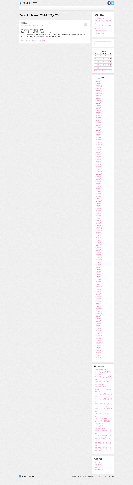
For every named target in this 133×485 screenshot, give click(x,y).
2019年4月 (98, 162)
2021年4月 (98, 105)
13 (108, 59)
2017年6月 (98, 211)
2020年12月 (98, 115)
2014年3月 (98, 306)
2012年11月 (98, 335)
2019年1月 (98, 167)
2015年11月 (98, 257)
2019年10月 (98, 147)
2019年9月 (98, 149)
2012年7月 (98, 345)
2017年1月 (98, 223)
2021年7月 (98, 98)
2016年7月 (98, 238)
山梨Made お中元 (100, 428)
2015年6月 (98, 269)
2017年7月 (98, 208)
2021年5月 (98, 103)
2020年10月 (98, 118)
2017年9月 (98, 203)
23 (98, 65)
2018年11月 (98, 171)
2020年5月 (98, 130)
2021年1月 (98, 113)
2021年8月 (98, 96)
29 (95, 68)
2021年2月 (98, 110)
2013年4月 (98, 328)
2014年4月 (98, 304)
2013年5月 (98, 326)
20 (108, 62)
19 (106, 62)
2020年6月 (98, 127)
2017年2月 (98, 220)
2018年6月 (98, 184)
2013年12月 (98, 309)
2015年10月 (98, 260)
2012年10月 (98, 338)
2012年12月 (98, 333)
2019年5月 (98, 159)
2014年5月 (98, 301)
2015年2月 (98, 279)
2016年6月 (98, 240)
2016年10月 (98, 230)
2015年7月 (98, 267)
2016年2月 (98, 250)
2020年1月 (98, 140)
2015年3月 (98, 277)
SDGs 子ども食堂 (100, 386)
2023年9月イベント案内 (102, 18)
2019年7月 (98, 154)
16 (98, 62)
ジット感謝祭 (99, 423)
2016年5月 (98, 242)
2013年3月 (98, 331)
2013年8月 (98, 318)
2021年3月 (98, 108)
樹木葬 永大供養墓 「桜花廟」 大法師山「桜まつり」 (103, 438)
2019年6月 (98, 157)
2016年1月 (98, 252)
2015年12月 (98, 255)
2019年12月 (98, 142)
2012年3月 (98, 355)
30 (98, 68)
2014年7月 (98, 296)
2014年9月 (98, 291)
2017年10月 (98, 201)
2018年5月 (98, 186)
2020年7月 (98, 125)
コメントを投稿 (41, 40)
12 (106, 59)
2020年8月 (98, 122)
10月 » (101, 70)
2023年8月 (98, 83)
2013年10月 (98, 313)
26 (106, 65)
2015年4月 (98, 274)
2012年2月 (98, 358)
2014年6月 (98, 299)
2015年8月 (98, 264)
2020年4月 (98, 132)
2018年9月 (98, 176)
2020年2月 (98, 137)
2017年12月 (98, 196)
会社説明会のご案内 (101, 30)
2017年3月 (98, 218)
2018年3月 (98, 189)
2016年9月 (98, 233)
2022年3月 (98, 88)
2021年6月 (98, 100)
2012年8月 (98, 343)
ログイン (97, 462)
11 (103, 59)
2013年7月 (98, 321)
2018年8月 (98, 179)
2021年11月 (98, 91)
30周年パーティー (100, 369)
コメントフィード (100, 467)
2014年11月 (98, 287)
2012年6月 (98, 348)
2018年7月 (98, 181)
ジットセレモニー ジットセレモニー (44, 25)
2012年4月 (98, 353)
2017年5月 (98, 213)
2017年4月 (98, 216)
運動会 (24, 23)
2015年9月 (98, 262)
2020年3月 (98, 135)
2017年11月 (98, 198)
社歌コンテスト (99, 33)
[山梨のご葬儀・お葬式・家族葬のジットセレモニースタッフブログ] (29, 3)
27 (108, 65)
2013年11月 (98, 311)
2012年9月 (98, 340)
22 (95, 65)
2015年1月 (98, 282)
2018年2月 (98, 191)
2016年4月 (98, 245)
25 (103, 65)
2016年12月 (98, 225)
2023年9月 (98, 81)
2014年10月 (98, 289)
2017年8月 (98, 206)
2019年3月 (98, 164)
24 (100, 65)
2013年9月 (98, 316)
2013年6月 (98, 323)
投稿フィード (99, 464)
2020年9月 (98, 120)
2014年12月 (98, 284)
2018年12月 (98, 169)
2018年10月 (98, 174)
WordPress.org (99, 469)
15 (95, 62)
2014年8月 (98, 294)
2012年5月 (98, 350)
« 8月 (96, 70)
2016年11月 (98, 228)
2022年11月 (98, 86)
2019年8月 (98, 152)
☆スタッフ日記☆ (31, 40)
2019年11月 (98, 145)
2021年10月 (98, 93)
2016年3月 (98, 247)
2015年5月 (98, 272)
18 (103, 62)
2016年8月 (98, 235)
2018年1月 (98, 193)
